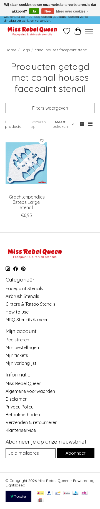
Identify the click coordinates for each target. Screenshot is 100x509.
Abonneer (76, 453)
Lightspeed (15, 485)
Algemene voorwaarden (30, 391)
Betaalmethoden (23, 414)
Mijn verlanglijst (21, 363)
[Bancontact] (57, 493)
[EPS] (84, 493)
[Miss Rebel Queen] (32, 31)
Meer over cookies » (72, 11)
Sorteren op (38, 124)
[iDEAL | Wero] (40, 493)
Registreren (17, 339)
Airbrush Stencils (22, 296)
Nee (47, 11)
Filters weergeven (50, 108)
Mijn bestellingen (22, 347)
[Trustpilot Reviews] (18, 500)
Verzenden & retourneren (32, 422)
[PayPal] (49, 493)
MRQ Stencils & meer (27, 319)
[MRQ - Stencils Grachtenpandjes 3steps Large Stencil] (26, 163)
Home (11, 50)
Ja (34, 11)
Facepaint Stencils (24, 288)
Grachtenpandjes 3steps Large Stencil (27, 202)
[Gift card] (40, 500)
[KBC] (75, 493)
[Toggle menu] (88, 31)
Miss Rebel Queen (23, 383)
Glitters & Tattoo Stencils (31, 304)
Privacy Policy (20, 407)
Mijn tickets (17, 355)
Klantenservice (21, 430)
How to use (17, 312)
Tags (25, 50)
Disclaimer (16, 399)
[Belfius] (66, 493)
